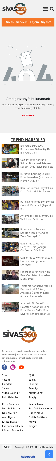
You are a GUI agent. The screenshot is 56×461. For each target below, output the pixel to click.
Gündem (7, 384)
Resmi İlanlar (36, 404)
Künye (32, 421)
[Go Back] (49, 454)
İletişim (33, 426)
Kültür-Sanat (36, 393)
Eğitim (32, 375)
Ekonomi (34, 384)
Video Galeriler (11, 393)
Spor (5, 375)
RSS (8, 446)
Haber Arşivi (36, 413)
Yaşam (6, 379)
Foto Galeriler (10, 397)
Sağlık (32, 379)
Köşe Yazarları (10, 404)
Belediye (33, 388)
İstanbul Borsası (11, 408)
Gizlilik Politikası (38, 417)
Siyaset (6, 388)
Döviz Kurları (9, 413)
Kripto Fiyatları (10, 421)
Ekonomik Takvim (12, 426)
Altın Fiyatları (9, 417)
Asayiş (32, 397)
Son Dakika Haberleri (41, 408)
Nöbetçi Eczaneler (12, 430)
